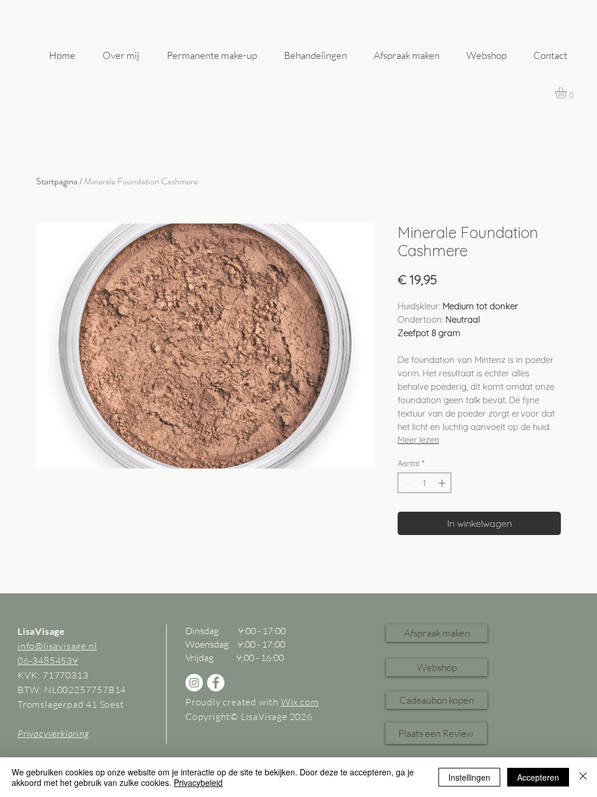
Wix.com (300, 702)
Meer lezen (418, 440)
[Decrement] (406, 483)
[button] (436, 667)
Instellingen (469, 777)
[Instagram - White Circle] (194, 682)
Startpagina (57, 181)
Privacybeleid (198, 782)
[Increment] (443, 483)
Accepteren (538, 777)
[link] (567, 93)
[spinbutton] (424, 483)
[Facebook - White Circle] (215, 682)
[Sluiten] (583, 777)
